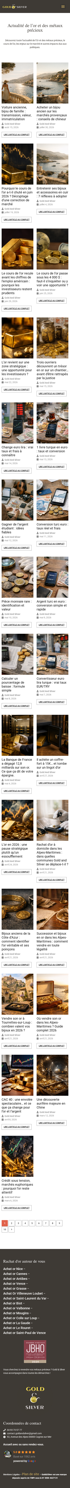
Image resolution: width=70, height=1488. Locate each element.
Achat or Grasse (15, 1288)
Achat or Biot (12, 1303)
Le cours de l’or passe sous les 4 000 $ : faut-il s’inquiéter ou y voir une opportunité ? (52, 279)
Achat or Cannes (15, 1274)
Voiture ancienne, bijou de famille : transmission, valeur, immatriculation (16, 113)
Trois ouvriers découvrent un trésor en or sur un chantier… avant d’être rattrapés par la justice (52, 370)
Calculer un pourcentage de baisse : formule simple (13, 684)
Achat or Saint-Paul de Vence (24, 1333)
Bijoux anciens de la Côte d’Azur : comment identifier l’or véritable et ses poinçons (16, 941)
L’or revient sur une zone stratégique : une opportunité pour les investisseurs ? (17, 368)
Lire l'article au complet (16, 135)
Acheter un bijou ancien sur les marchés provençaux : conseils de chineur (52, 113)
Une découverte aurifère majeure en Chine (51, 1103)
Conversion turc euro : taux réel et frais (52, 526)
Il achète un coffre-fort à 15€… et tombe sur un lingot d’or (52, 763)
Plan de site (31, 1474)
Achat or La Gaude (16, 1323)
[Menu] (63, 6)
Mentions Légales (11, 1474)
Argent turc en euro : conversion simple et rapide (52, 605)
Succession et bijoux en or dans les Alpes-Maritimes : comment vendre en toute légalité (52, 941)
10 (4, 1229)
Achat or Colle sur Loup (20, 1318)
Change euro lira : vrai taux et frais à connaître (17, 451)
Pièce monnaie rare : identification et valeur (17, 605)
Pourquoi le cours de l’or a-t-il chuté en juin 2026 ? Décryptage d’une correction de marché (17, 196)
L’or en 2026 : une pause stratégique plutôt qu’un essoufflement (15, 850)
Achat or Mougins (16, 1313)
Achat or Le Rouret (16, 1328)
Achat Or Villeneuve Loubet (23, 1293)
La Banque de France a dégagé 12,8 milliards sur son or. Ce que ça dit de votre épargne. (17, 767)
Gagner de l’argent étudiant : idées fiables (15, 528)
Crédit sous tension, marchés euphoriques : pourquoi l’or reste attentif (17, 1186)
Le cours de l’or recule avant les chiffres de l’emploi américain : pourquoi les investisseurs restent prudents (17, 283)
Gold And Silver (12, 124)
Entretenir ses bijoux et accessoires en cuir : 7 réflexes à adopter (52, 192)
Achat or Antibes (15, 1279)
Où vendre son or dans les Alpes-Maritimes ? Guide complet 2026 (50, 1024)
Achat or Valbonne (16, 1308)
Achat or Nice (13, 1269)
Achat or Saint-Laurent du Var (24, 1298)
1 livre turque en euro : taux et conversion (52, 449)
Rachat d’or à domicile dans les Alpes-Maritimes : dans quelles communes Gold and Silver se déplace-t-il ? (52, 854)
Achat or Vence (14, 1284)
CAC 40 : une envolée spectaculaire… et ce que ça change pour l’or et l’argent (17, 1105)
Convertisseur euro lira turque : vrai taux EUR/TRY (51, 682)
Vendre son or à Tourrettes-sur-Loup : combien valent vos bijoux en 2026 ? (17, 1024)
